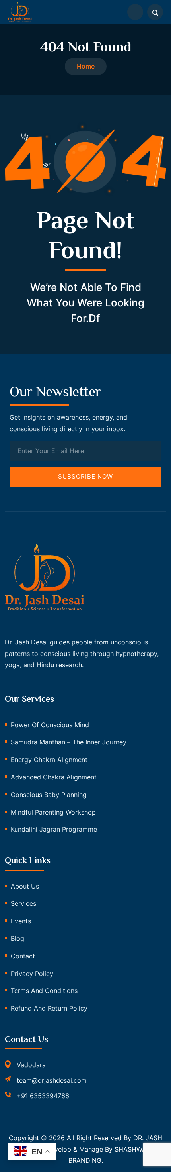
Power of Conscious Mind (50, 725)
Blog (17, 938)
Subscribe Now (85, 476)
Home (86, 66)
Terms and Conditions (44, 991)
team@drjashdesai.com (52, 1080)
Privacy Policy (32, 974)
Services (23, 903)
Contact (23, 956)
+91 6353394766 (43, 1096)
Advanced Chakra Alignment (54, 777)
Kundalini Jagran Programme (54, 829)
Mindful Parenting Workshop (53, 812)
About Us (25, 886)
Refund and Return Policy (49, 1008)
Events (21, 921)
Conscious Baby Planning (49, 795)
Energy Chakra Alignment (49, 760)
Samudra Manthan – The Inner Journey (68, 742)
